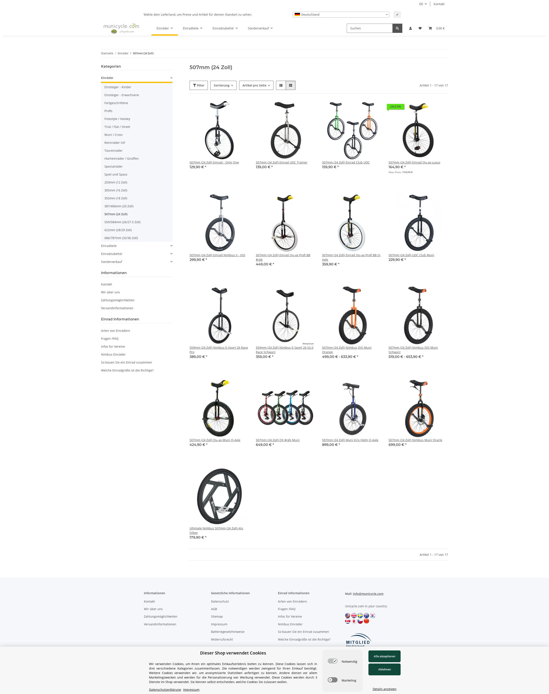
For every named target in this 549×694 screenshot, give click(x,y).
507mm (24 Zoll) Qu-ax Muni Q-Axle (215, 440)
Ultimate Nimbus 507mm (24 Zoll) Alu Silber (216, 530)
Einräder (107, 78)
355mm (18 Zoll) (115, 198)
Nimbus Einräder (113, 354)
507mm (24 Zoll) (115, 214)
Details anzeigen (385, 689)
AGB (214, 609)
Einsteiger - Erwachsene (121, 95)
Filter (200, 85)
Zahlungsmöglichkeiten (117, 300)
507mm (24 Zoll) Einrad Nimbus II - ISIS (217, 255)
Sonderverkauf (111, 262)
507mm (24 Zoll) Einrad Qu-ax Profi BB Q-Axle (351, 257)
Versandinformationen (117, 308)
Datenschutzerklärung (165, 690)
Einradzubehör (111, 254)
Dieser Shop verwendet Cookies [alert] (233, 653)
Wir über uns (110, 292)
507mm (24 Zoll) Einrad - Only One (214, 162)
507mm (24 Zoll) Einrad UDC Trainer (281, 162)
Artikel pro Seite (254, 85)
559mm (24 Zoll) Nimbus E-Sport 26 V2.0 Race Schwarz (284, 349)
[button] (410, 28)
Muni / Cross (113, 135)
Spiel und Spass (115, 174)
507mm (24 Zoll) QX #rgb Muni (278, 440)
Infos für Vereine (113, 346)
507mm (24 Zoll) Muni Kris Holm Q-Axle (350, 440)
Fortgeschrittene (116, 103)
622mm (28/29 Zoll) (118, 230)
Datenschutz (220, 601)
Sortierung (221, 85)
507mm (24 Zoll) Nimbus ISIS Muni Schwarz (413, 349)
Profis (108, 111)
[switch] (333, 661)
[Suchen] (397, 28)
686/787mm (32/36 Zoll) (121, 238)
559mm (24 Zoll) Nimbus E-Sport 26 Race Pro (219, 349)
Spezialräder (113, 166)
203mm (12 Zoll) (115, 182)
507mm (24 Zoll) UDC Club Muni (411, 255)
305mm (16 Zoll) (115, 190)
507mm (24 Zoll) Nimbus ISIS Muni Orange (346, 349)
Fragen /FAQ (110, 338)
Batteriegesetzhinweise (227, 632)
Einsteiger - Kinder (117, 87)
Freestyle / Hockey (117, 119)
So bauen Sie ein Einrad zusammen (126, 362)
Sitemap (217, 616)
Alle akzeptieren (384, 656)
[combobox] (341, 15)
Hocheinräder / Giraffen (121, 158)
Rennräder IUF (114, 143)
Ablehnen (384, 669)
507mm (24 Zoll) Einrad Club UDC (346, 162)
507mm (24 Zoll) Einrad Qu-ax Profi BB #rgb (283, 257)
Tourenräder (113, 150)
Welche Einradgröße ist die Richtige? (127, 370)
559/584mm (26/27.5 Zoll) (122, 222)
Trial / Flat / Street (117, 127)
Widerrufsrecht (222, 639)
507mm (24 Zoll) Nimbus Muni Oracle (415, 440)
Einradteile (109, 246)
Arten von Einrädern (115, 331)
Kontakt (439, 4)
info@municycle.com (368, 594)
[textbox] (341, 14)
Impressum (219, 624)
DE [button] (421, 4)
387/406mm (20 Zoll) (118, 206)
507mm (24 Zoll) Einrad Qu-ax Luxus (414, 162)
